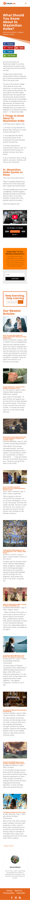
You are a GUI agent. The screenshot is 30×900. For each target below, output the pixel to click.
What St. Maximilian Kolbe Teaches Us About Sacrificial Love (14, 605)
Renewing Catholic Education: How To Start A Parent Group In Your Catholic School (14, 438)
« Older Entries (8, 846)
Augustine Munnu (11, 765)
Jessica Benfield (10, 441)
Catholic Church (10, 342)
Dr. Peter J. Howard (12, 491)
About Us (18, 890)
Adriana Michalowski (12, 607)
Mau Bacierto (10, 659)
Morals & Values (12, 816)
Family (6, 444)
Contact (9, 890)
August (21, 32)
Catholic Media (13, 557)
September (17, 494)
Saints (12, 34)
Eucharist (11, 715)
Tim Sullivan (9, 390)
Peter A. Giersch (11, 555)
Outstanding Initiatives (18, 444)
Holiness (6, 34)
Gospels (15, 394)
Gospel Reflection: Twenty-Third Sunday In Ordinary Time (14, 387)
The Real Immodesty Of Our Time (14, 812)
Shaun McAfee (10, 713)
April (6, 715)
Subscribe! (21, 893)
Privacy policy (8, 893)
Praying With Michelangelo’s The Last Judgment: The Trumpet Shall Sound (14, 551)
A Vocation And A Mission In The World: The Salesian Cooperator (13, 656)
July (4, 816)
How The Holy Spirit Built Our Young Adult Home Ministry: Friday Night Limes (14, 336)
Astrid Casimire (10, 340)
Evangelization (21, 342)
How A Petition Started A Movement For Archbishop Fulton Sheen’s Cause (14, 488)
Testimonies (7, 663)
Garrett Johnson (11, 32)
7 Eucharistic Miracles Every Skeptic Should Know (15, 710)
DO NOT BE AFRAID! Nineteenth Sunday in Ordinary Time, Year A (14, 762)
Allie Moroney (10, 814)
